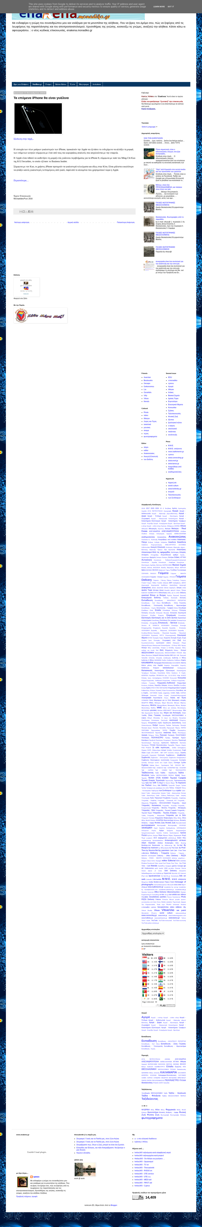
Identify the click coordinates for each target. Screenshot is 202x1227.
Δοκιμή (179, 587)
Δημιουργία (145, 585)
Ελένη (176, 608)
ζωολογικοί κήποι (175, 423)
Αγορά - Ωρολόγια (174, 523)
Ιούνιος (161, 655)
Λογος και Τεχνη (150, 421)
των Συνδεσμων (174, 498)
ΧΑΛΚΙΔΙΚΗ (147, 828)
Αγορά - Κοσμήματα (160, 523)
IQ (162, 876)
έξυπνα (171, 420)
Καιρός (183, 660)
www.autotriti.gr (181, 913)
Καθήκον (177, 660)
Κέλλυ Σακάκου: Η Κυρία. (176, 673)
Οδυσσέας (156, 718)
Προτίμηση (145, 745)
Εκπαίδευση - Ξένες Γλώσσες (174, 603)
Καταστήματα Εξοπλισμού (165, 670)
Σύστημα (177, 762)
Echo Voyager (156, 861)
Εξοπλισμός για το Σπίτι (161, 618)
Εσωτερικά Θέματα (175, 405)
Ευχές (179, 638)
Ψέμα (160, 835)
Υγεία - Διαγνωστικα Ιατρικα (156, 793)
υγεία (178, 790)
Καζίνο (164, 660)
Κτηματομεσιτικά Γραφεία (177, 688)
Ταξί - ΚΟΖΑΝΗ (181, 768)
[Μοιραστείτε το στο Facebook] (29, 211)
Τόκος (155, 785)
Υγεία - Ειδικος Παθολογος (165, 795)
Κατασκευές (147, 670)
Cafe (171, 850)
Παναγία (183, 725)
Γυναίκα (159, 583)
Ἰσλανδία (144, 658)
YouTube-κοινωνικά (165, 920)
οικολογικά (172, 429)
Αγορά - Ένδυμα (154, 516)
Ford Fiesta (167, 863)
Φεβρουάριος (168, 818)
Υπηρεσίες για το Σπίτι (176, 815)
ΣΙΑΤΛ (149, 750)
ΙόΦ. (174, 655)
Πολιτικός (171, 735)
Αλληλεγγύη (160, 533)
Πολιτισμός (145, 738)
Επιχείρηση (157, 628)
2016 (143, 508)
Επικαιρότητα (181, 620)
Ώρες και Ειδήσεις (21, 84)
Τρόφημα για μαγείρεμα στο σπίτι (158, 788)
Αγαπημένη (182, 508)
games (174, 866)
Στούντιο (171, 752)
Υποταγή (151, 818)
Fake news (158, 863)
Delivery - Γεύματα (159, 853)
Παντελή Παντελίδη (159, 728)
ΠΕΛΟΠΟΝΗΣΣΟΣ (148, 733)
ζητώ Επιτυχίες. (154, 640)
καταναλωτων (168, 668)
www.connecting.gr (175, 458)
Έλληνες (145, 613)
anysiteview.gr (146, 840)
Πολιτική (163, 735)
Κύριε (164, 690)
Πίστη (174, 733)
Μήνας (178, 705)
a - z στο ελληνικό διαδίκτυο (146, 1139)
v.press (171, 383)
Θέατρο (147, 418)
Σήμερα (144, 750)
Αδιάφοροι (170, 526)
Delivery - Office (163, 855)
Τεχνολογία (160, 780)
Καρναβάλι (175, 665)
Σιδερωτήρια (156, 750)
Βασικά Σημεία (174, 395)
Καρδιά (160, 665)
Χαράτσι (162, 828)
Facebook (150, 863)
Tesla (158, 904)
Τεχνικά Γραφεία (178, 778)
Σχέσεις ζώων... (155, 765)
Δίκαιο (154, 587)
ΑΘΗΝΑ (177, 526)
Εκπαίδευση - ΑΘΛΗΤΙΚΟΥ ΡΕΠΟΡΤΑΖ (170, 600)
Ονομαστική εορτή (155, 723)
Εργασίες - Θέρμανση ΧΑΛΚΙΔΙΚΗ (164, 630)
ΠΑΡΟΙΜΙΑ (145, 730)
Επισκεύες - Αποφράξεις (150, 623)
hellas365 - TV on (142, 1165)
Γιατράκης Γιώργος (179, 580)
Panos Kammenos (173, 897)
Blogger (114, 1205)
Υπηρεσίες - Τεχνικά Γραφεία (166, 810)
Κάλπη (183, 663)
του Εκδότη (148, 459)
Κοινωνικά (173, 678)
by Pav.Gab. (173, 848)
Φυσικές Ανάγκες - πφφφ (168, 1112)
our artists (173, 894)
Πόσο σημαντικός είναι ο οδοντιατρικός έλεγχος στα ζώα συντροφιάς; (168, 151)
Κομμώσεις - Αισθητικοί (154, 680)
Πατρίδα (172, 730)
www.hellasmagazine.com (177, 915)
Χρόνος (149, 835)
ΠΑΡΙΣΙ (183, 728)
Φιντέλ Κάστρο (151, 820)
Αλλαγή (151, 533)
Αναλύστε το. (146, 539)
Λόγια (160, 695)
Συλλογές (161, 755)
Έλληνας (182, 610)
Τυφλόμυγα (155, 790)
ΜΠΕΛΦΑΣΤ (167, 710)
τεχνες (146, 434)
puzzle (177, 899)
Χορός (154, 830)
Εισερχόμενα (147, 598)
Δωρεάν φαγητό (170, 590)
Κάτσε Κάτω (60, 84)
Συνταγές (182, 760)
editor (146, 450)
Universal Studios (179, 904)
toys (163, 904)
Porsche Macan (168, 899)
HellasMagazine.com (149, 873)
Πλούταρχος (182, 733)
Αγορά (170, 386)
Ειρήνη (169, 595)
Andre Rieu (181, 838)
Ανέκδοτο (145, 545)
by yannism (164, 850)
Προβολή (152, 740)
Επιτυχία (183, 625)
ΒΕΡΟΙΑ (183, 567)
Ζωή (179, 640)
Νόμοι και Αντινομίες (172, 713)
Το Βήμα (160, 783)
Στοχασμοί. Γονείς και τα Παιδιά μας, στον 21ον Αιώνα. (97, 1139)
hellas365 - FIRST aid (143, 1183)
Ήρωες (183, 645)
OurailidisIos (154, 897)
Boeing (183, 843)
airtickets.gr (172, 838)
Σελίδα (174, 747)
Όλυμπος (183, 720)
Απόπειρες (175, 552)
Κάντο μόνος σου (149, 665)
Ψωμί (143, 838)
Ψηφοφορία (177, 835)
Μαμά (164, 703)
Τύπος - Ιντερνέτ (175, 788)
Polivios (158, 899)
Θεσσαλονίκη (159, 653)
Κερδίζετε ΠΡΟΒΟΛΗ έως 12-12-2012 (162, 675)
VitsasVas (168, 910)
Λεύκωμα (145, 695)
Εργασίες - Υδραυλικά (161, 633)
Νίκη (161, 713)
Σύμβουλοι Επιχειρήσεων (177, 757)
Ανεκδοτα (172, 542)
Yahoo (183, 918)
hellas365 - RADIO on (143, 1171)
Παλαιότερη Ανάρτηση (126, 222)
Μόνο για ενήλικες (169, 708)
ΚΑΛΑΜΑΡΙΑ (147, 662)
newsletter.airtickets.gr (166, 889)
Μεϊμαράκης (146, 705)
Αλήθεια (183, 531)
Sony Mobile (161, 902)
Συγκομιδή (145, 755)
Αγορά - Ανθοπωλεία (156, 1020)
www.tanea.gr (173, 464)
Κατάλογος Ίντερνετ (150, 668)
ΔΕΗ (170, 583)
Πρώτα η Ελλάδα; (83, 1153)
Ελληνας (175, 610)
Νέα (184, 710)
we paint (181, 910)
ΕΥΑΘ (150, 638)
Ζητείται (144, 640)
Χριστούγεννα (174, 833)
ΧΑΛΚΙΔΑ (182, 825)
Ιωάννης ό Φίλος (148, 660)
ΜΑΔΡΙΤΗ (145, 703)
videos (179, 907)
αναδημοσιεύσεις (175, 472)
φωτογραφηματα (150, 436)
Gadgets (168, 866)
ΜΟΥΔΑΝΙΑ (145, 710)
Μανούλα (170, 703)
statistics (169, 902)
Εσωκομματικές (170, 635)
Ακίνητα (167, 528)
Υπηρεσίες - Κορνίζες (169, 805)
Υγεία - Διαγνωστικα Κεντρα (176, 793)
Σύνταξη (144, 762)
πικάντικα (172, 432)
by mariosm (153, 848)
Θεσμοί (183, 650)
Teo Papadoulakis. (148, 904)
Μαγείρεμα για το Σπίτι (162, 700)
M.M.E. (171, 446)
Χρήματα (170, 830)
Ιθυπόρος (149, 655)
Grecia (183, 868)
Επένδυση (163, 620)
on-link (161, 894)
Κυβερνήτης (146, 690)
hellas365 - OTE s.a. (143, 1177)
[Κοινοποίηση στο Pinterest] (32, 211)
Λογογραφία (146, 698)
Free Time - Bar (176, 863)
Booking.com (146, 845)
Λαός (178, 693)
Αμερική (169, 533)
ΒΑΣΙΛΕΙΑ (156, 567)
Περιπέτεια (158, 733)
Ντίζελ (184, 713)
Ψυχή (184, 835)
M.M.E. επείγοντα (175, 449)
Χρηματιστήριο (181, 830)
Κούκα (144, 688)
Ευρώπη (167, 638)
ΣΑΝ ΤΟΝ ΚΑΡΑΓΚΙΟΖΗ (153, 138)
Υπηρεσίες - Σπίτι (148, 810)
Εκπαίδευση (147, 600)
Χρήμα (161, 830)
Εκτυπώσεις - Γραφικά (165, 608)
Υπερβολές (167, 798)
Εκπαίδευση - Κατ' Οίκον (151, 603)
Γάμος (168, 570)
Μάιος (151, 703)
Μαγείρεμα (84, 84)
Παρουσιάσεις (155, 730)
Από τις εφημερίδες (161, 552)
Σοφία (148, 752)
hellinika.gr (159, 873)
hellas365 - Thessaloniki (144, 1168)
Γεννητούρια (181, 570)
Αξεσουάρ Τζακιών (156, 549)
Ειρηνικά (176, 595)
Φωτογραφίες (172, 825)
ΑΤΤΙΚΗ (183, 557)
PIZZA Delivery (148, 899)
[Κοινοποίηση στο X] (26, 211)
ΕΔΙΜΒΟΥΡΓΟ (153, 593)
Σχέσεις (171, 411)
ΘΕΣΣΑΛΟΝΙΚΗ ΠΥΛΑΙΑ (173, 653)
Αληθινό (144, 533)
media (151, 882)
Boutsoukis (148, 380)
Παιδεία (168, 725)
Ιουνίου (167, 655)
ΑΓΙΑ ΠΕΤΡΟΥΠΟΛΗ (155, 511)
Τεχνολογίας (169, 780)
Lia (145, 389)
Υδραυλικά (158, 798)
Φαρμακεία (159, 818)
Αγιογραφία (167, 511)
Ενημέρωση (171, 615)
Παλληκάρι (175, 725)
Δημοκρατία (155, 585)
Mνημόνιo (145, 882)
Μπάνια (160, 710)
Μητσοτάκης (146, 708)
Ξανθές (144, 715)
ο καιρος (171, 426)
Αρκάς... (183, 555)
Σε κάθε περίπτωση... (161, 748)
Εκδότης (157, 598)
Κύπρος (152, 690)
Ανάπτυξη (154, 539)
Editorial (172, 860)
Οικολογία (164, 720)
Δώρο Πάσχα (181, 590)
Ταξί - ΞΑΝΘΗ (161, 770)
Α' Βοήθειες (167, 508)
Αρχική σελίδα (73, 222)
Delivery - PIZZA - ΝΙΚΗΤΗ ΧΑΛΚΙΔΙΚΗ (156, 858)
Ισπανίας (152, 658)
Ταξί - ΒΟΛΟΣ (175, 765)
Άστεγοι (158, 557)
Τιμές (143, 783)
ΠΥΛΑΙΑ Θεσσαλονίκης (158, 745)
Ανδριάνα (164, 542)
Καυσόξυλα (161, 673)
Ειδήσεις (183, 593)
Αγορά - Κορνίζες (147, 523)
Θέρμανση (169, 650)
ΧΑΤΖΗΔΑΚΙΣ (181, 828)
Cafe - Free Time (180, 850)
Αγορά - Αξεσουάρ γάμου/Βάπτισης (165, 513)
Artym (146, 447)
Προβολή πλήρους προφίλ (26, 1196)
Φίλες (175, 818)
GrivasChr (182, 871)
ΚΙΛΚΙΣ (183, 675)
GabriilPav (161, 866)
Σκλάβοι (169, 750)
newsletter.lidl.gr (180, 889)
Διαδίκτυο (164, 585)
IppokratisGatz (154, 876)
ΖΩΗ (173, 640)
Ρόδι (143, 747)
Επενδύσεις (155, 620)
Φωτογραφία (161, 825)
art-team (182, 840)
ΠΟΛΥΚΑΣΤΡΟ (157, 738)
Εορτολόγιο (172, 401)
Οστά (184, 723)
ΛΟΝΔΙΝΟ (145, 700)
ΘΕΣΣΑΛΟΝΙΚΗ (148, 653)
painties (163, 897)
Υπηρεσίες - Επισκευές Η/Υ (167, 800)
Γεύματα (163, 573)
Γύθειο (154, 583)
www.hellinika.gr (174, 489)
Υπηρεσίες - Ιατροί (179, 803)
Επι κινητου (172, 620)
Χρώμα (155, 835)
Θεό (157, 650)
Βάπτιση (159, 565)
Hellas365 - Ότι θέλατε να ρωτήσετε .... (150, 1159)
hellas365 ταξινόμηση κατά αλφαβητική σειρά (153, 1153)
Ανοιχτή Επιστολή (151, 456)
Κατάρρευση (182, 668)
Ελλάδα (158, 610)
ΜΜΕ (159, 707)
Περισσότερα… (21, 180)
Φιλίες (179, 818)
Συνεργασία (174, 760)
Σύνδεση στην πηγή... (24, 139)
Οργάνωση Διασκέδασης (172, 723)
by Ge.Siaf (178, 845)
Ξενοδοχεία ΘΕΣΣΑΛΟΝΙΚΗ (173, 715)
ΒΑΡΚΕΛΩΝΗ (167, 565)
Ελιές (151, 610)
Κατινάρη (153, 673)
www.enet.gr (173, 461)
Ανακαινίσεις (161, 537)
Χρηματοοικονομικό (148, 833)
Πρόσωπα (174, 743)
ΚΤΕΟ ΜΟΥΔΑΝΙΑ (161, 688)
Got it (171, 7)
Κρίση (148, 688)
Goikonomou (149, 386)
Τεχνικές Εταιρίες (148, 780)
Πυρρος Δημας (180, 745)
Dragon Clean (146, 861)
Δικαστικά (160, 587)
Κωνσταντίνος (171, 690)
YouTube (154, 920)
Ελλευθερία (166, 610)
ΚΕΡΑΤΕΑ (145, 675)
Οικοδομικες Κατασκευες (150, 720)
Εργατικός (154, 635)
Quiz (154, 902)
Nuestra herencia (147, 892)
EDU (170, 377)
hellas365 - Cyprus (142, 1186)
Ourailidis (147, 392)
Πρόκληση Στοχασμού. (163, 740)
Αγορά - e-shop (157, 1017)
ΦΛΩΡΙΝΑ (159, 820)
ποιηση (144, 735)
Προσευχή (182, 740)
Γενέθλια (173, 570)
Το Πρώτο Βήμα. (169, 783)
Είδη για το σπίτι (173, 593)
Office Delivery (160, 892)
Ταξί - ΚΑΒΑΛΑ (158, 768)
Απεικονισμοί (147, 552)
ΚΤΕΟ (153, 688)
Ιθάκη (143, 655)
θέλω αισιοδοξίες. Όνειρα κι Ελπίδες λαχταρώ (164, 648)
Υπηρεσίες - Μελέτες (159, 808)
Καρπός (183, 665)
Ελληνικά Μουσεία (162, 613)
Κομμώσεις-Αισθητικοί (166, 683)
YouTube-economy (179, 920)
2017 (148, 508)
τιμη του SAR (150, 783)
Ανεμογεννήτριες (156, 545)
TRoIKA (168, 904)
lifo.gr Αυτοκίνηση (172, 876)
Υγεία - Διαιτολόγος (148, 795)
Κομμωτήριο (181, 683)
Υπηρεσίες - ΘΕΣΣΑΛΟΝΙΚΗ (160, 803)
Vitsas (146, 398)
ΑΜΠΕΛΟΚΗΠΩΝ (180, 533)
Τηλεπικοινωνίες (174, 414)
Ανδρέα (156, 542)
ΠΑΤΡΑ (165, 730)
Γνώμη (149, 583)
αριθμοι (175, 555)
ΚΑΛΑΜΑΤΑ (176, 663)
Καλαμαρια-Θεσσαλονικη (163, 663)
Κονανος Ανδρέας (148, 685)
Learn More (159, 7)
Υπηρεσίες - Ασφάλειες (178, 798)
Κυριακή (158, 690)
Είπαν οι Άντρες (158, 595)
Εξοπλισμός (146, 618)
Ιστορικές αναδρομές (163, 658)
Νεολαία (156, 713)
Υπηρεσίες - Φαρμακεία (155, 815)
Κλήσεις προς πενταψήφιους (152, 678)
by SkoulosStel (152, 850)
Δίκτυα (166, 587)
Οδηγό (149, 718)
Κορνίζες (158, 685)
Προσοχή (156, 743)
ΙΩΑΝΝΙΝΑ (157, 660)
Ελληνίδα (152, 613)
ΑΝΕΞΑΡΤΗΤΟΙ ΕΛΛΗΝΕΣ (175, 545)
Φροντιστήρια (168, 820)
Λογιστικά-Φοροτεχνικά (178, 695)
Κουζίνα (176, 685)
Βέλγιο (177, 567)
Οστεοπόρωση (146, 725)
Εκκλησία (174, 598)
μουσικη (147, 427)
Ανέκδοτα (97, 84)
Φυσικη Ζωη (160, 823)
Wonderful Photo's (149, 913)
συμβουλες (181, 755)
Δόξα (184, 587)
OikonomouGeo (173, 892)
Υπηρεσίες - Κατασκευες (151, 805)
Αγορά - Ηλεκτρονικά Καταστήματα (164, 518)
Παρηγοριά (170, 728)
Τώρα (174, 790)
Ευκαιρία (156, 638)
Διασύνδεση (173, 585)
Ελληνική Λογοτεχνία (178, 613)
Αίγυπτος (161, 528)
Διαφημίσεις (146, 588)
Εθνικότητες (163, 593)
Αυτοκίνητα (147, 560)
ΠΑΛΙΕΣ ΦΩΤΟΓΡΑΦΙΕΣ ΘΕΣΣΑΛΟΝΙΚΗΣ (165, 204)
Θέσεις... (176, 650)
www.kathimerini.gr (161, 918)
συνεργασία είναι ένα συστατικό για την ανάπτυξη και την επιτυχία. (169, 262)
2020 (152, 508)
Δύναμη (156, 590)
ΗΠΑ (179, 645)
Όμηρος (144, 723)
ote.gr (167, 894)
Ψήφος (170, 835)
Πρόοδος (175, 740)
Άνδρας (150, 542)
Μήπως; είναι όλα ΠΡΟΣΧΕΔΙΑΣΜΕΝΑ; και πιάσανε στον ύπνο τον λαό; (169, 187)
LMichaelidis (157, 879)
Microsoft (170, 884)
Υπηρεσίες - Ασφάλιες (149, 800)
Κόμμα (144, 680)
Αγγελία (144, 511)
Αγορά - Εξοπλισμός (170, 516)
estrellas (183, 861)
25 (161, 508)
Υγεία (72, 84)
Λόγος (166, 698)
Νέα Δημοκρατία (147, 713)
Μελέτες (153, 705)
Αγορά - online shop (154, 526)
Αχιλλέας (153, 565)
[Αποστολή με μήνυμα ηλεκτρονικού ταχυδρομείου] (20, 211)
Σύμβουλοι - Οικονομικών (159, 757)
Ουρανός (162, 725)
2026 (157, 508)
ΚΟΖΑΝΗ (166, 678)
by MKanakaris (164, 848)
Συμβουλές (146, 757)
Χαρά (155, 828)
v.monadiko (172, 380)
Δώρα (161, 590)
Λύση (151, 700)
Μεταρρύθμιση (162, 705)
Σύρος (170, 762)
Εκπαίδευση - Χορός (149, 608)
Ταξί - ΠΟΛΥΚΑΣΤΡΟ (177, 770)
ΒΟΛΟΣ (155, 570)
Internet (183, 873)
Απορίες (182, 552)
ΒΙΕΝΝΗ (149, 570)
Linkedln (149, 879)
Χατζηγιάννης (170, 828)
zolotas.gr (155, 923)
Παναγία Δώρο (147, 728)
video (146, 415)
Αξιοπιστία (171, 549)
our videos (181, 894)
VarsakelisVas (163, 907)
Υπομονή (145, 818)
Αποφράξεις (155, 555)
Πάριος (177, 728)
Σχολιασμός (165, 765)
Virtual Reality (147, 910)
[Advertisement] (101, 57)
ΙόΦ (171, 655)
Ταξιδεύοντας (148, 772)
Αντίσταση (169, 547)
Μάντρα (176, 703)
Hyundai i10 (176, 873)
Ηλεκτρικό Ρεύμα (179, 643)
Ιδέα (184, 653)
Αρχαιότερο (145, 557)
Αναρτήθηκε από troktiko (167, 539)
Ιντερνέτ (171, 492)
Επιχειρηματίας (147, 628)
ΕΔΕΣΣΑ (144, 593)
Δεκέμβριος (177, 583)
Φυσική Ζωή (173, 417)
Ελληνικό (145, 615)
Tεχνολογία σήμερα (179, 902)
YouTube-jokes (147, 923)
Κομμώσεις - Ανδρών (170, 680)
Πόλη (157, 735)
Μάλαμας (158, 703)
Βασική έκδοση (147, 567)
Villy (145, 395)
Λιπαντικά (153, 695)
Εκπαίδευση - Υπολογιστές (152, 605)
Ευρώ (161, 638)
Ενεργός (161, 615)
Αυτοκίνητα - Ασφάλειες (167, 562)
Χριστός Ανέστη (162, 833)
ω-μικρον (149, 838)
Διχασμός (172, 587)
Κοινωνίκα (172, 407)
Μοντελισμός (181, 708)
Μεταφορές (171, 705)
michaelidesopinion (160, 884)
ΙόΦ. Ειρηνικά (181, 655)
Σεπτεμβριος (182, 747)
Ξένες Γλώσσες (154, 715)
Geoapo (147, 383)
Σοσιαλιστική (177, 750)
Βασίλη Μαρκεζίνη (167, 567)
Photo (146, 412)
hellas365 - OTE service (144, 1174)
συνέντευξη (172, 435)
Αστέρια (171, 557)
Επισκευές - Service (167, 622)
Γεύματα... (156, 580)
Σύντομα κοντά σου (155, 762)
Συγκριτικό (153, 755)
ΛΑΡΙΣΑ (183, 693)
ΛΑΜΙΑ (173, 693)
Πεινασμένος (182, 730)
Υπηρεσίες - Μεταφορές (177, 808)
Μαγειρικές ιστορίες (179, 700)
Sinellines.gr (37, 84)
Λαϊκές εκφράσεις (164, 693)
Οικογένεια (182, 718)
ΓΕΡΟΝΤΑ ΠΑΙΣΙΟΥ (149, 573)
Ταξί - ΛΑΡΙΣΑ (147, 770)
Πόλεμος (151, 735)
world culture (173, 486)
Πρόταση (183, 743)
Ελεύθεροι (145, 610)
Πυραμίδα (171, 745)
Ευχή (184, 638)
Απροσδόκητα (166, 555)
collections (145, 853)
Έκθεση (166, 598)
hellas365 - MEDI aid (143, 1180)
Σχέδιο (183, 762)
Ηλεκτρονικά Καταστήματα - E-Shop (164, 645)
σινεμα (146, 430)
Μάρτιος (183, 703)
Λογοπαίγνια (157, 698)
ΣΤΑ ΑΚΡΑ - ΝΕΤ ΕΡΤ (159, 752)
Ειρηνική (183, 595)
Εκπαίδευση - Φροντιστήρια (175, 605)
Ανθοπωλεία (146, 547)
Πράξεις (167, 738)
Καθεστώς (170, 660)
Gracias (177, 868)
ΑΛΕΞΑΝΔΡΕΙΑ (154, 531)
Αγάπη (174, 508)
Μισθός (153, 708)
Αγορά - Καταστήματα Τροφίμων (173, 521)
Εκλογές (183, 598)
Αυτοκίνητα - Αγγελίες (149, 562)
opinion (36, 1177)
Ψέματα (165, 835)
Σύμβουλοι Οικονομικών (151, 760)
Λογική (166, 695)
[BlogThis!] (23, 211)
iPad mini (145, 876)
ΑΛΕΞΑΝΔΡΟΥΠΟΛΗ (170, 531)
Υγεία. (152, 798)
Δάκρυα (165, 583)
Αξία (165, 549)
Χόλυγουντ (145, 830)
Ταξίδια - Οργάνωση (168, 773)
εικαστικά (147, 424)
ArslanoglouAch (171, 840)
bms (177, 843)
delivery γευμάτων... (179, 858)
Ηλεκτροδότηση (147, 645)
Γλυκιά (144, 583)
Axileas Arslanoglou (165, 843)
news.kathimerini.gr (176, 452)
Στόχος (177, 752)
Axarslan (147, 377)
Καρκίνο (167, 665)
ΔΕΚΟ (184, 583)
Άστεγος (165, 557)
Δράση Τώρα (173, 398)
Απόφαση (145, 555)
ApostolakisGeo (157, 840)
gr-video (171, 868)
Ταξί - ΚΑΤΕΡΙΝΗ (169, 768)
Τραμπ (178, 785)
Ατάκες (171, 392)
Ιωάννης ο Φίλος (179, 658)
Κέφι (178, 675)
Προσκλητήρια (146, 743)
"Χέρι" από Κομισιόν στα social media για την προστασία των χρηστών (170, 170)
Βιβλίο (144, 570)
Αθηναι (171, 389)
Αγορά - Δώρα (155, 1022)
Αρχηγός (153, 557)
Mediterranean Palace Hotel (164, 882)
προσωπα (165, 743)
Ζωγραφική (166, 640)
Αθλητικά (145, 528)
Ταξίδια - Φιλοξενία (151, 1095)
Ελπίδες (153, 615)
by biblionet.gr (167, 845)
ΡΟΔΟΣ (148, 747)
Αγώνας (163, 526)
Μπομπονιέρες (177, 710)
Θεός (162, 650)
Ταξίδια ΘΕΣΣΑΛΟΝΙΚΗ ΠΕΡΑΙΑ (162, 775)
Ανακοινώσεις (149, 453)
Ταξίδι (157, 773)
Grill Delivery (170, 871)
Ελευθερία (182, 608)
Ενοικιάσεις (182, 615)
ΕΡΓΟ (162, 635)
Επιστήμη (175, 625)
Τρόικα (183, 785)
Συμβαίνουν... (171, 755)
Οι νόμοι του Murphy (169, 718)
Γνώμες (49, 84)
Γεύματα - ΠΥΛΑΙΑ (169, 577)
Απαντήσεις (181, 550)
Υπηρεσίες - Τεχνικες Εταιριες (165, 813)
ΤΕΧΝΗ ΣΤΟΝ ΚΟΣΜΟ (158, 778)
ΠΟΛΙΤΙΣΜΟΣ (181, 735)
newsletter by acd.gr (171, 887)
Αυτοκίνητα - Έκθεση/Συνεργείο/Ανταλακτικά (170, 560)
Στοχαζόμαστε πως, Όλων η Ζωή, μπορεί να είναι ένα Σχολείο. (100, 1145)
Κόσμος (164, 685)
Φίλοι (184, 818)
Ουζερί (155, 725)
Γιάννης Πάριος (166, 580)
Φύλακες (176, 820)
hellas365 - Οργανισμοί (144, 1162)
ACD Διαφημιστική (160, 838)
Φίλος (143, 820)
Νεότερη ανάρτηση (21, 222)
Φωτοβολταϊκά (181, 823)
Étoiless (144, 863)
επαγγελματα (146, 620)
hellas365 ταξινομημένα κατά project (149, 1155)
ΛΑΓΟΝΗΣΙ (153, 693)
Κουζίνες (183, 685)
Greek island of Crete (152, 871)
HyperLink (172, 483)
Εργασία (165, 628)
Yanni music (146, 920)
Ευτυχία (173, 638)
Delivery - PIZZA (178, 856)
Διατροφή (183, 585)
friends (146, 401)
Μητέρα (183, 705)
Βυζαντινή (162, 570)
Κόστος (170, 685)
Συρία (165, 762)
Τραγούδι (171, 785)
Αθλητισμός (153, 528)
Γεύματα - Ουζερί (156, 577)
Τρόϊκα (144, 788)
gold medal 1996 (161, 868)
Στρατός (183, 752)
